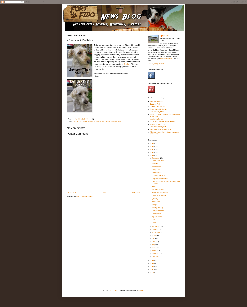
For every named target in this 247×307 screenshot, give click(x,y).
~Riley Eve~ (156, 170)
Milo (153, 220)
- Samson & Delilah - (159, 176)
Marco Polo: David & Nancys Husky (162, 121)
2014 (152, 155)
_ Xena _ (155, 199)
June (154, 242)
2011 (152, 266)
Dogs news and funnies (160, 179)
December (156, 158)
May (153, 245)
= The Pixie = (156, 173)
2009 (152, 272)
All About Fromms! (156, 101)
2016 (152, 149)
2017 (152, 146)
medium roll (91, 121)
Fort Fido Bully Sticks (157, 112)
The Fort (127, 64)
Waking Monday (157, 208)
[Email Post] (92, 119)
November (156, 227)
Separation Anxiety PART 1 (159, 127)
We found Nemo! (158, 190)
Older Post (136, 193)
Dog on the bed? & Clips (158, 109)
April (154, 248)
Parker (154, 223)
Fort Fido (165, 36)
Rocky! (154, 205)
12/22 (74, 121)
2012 (152, 263)
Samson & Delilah (116, 121)
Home (104, 193)
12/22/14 (79, 121)
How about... (156, 164)
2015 (152, 152)
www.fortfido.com (166, 59)
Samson (107, 121)
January (155, 257)
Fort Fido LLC (113, 290)
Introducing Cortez (156, 119)
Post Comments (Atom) (84, 197)
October (155, 230)
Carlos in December (159, 196)
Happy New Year (158, 161)
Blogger (141, 290)
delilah (85, 121)
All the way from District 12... (161, 193)
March (154, 251)
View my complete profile (156, 64)
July (153, 239)
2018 (152, 143)
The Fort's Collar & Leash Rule (160, 129)
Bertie (154, 186)
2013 (152, 260)
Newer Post (72, 193)
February (155, 254)
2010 (152, 269)
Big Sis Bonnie (157, 217)
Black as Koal (156, 167)
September (156, 232)
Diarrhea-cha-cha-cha (157, 107)
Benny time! (156, 202)
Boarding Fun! (155, 104)
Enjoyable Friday (158, 211)
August (154, 236)
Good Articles (156, 214)
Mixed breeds (100, 121)
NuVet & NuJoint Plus (157, 124)
